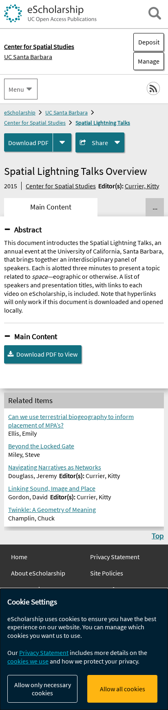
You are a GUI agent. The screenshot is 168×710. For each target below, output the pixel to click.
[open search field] (155, 13)
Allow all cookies (122, 689)
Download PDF (28, 143)
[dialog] (84, 649)
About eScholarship (38, 573)
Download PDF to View (46, 354)
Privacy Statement (114, 557)
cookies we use (28, 661)
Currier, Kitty (142, 186)
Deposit (148, 42)
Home (19, 557)
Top (158, 535)
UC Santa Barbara (28, 57)
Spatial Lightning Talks (102, 122)
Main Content (35, 336)
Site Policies (106, 573)
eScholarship (19, 112)
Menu (16, 89)
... (155, 207)
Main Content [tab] (50, 207)
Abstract (28, 229)
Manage (146, 61)
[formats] (62, 142)
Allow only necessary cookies (42, 689)
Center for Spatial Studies (35, 122)
